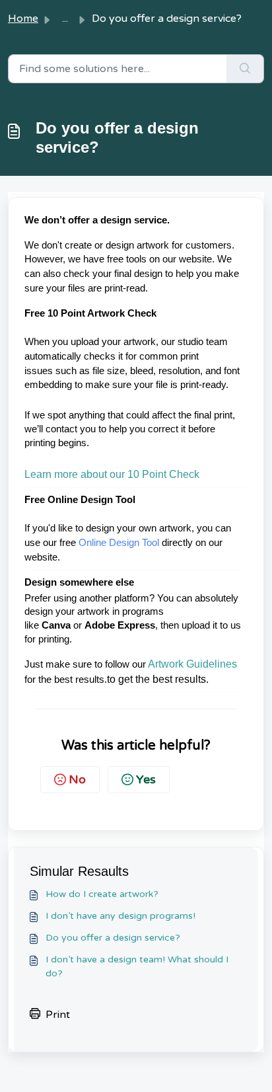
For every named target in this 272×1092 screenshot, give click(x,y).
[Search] (245, 68)
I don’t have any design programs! (120, 915)
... (65, 18)
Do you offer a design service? (113, 937)
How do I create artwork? (102, 894)
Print (58, 1014)
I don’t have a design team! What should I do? (137, 966)
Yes (146, 779)
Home (23, 18)
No (77, 779)
